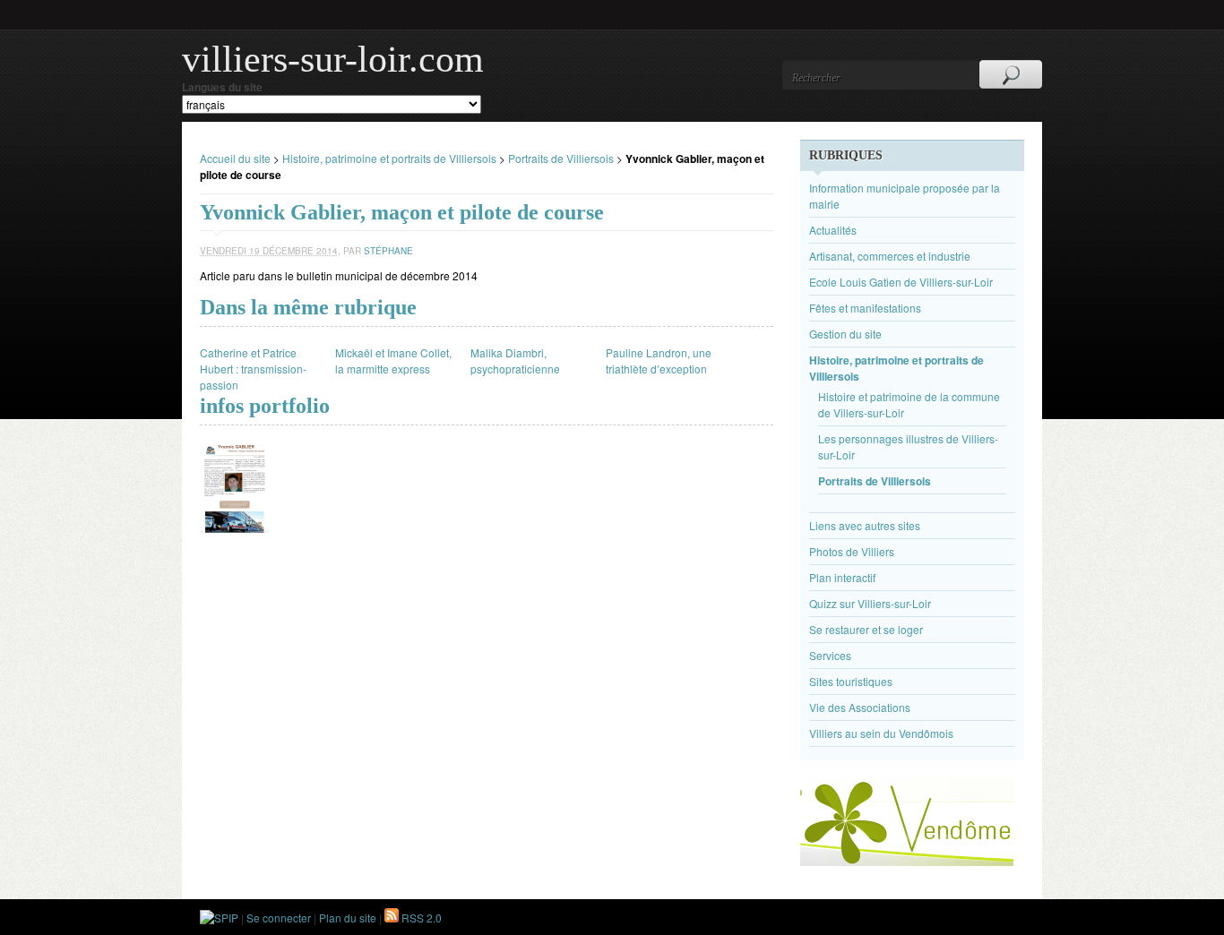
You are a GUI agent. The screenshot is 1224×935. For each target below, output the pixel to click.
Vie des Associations (859, 707)
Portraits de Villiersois (561, 158)
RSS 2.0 (420, 917)
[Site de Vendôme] (906, 861)
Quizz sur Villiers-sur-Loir (870, 603)
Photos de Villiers (851, 551)
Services (830, 655)
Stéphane (388, 250)
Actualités (833, 229)
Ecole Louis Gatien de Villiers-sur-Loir (901, 281)
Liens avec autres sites (864, 525)
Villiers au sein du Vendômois (881, 733)
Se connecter (278, 917)
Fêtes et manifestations (865, 307)
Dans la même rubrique (308, 307)
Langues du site (222, 87)
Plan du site (347, 917)
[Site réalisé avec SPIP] (219, 917)
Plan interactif (842, 577)
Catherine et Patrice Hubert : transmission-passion (253, 368)
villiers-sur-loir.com (333, 59)
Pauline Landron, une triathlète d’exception (658, 360)
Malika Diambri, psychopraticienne (515, 360)
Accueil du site (235, 158)
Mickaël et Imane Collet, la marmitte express (393, 360)
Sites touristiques (850, 681)
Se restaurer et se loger (866, 629)
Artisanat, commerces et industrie (889, 255)
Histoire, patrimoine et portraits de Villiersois (389, 158)
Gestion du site (845, 333)
